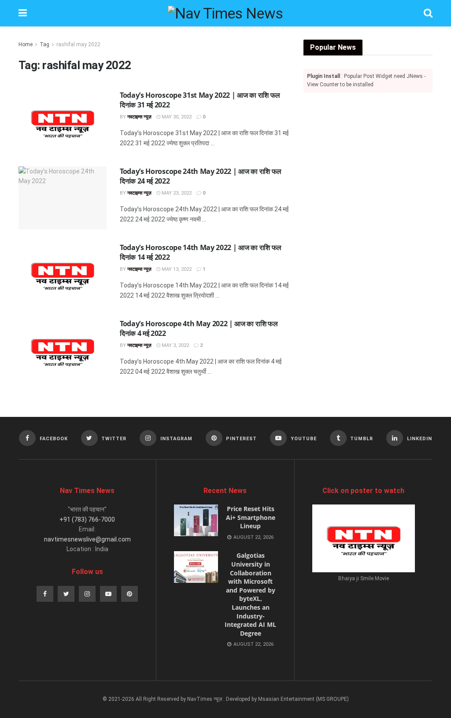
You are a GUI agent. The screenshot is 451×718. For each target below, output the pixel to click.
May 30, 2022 (176, 117)
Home (25, 44)
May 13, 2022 (176, 269)
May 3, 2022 (174, 345)
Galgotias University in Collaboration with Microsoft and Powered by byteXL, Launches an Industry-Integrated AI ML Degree (250, 594)
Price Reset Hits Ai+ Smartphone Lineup (250, 517)
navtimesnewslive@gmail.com (87, 539)
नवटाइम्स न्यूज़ (139, 117)
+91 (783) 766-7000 (87, 519)
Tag (44, 44)
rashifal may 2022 (78, 44)
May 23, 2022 (176, 193)
